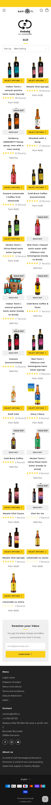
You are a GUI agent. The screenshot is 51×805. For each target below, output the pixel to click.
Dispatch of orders (11, 682)
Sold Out (13, 132)
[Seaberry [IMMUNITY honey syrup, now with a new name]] (13, 119)
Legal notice (8, 677)
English (24, 779)
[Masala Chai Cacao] (13, 494)
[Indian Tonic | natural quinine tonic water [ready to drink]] (13, 284)
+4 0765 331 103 (10, 718)
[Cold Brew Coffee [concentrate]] (38, 174)
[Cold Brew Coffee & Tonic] (38, 284)
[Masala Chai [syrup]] (38, 67)
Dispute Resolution (12, 695)
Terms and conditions (13, 691)
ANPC (5, 700)
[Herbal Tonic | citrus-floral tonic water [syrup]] (13, 225)
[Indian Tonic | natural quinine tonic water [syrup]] (13, 67)
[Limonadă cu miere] (13, 582)
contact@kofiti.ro (11, 714)
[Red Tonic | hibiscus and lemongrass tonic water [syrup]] (38, 339)
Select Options (12, 81)
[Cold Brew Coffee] (13, 439)
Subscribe (24, 654)
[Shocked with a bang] (38, 119)
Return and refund (11, 686)
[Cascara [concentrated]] (13, 339)
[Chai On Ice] (38, 494)
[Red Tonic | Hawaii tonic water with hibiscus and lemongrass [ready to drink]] (38, 225)
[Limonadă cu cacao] (38, 538)
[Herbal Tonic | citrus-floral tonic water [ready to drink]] (38, 439)
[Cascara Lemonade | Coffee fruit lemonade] (13, 174)
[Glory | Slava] (38, 395)
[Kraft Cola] (13, 395)
